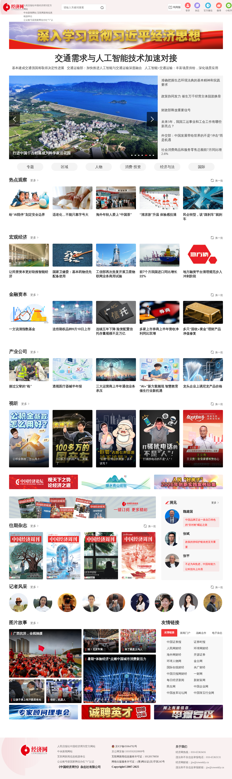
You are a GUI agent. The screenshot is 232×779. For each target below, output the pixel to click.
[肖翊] (67, 602)
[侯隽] (164, 602)
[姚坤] (115, 602)
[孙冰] (18, 602)
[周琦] (91, 602)
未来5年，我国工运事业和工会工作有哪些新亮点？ (191, 124)
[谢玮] (139, 602)
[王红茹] (42, 602)
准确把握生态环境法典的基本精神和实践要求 (190, 82)
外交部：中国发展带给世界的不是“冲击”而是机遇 (192, 138)
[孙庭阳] (212, 602)
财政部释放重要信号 (176, 110)
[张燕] (188, 602)
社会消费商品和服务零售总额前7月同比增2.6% (191, 152)
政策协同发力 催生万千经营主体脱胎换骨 (191, 96)
